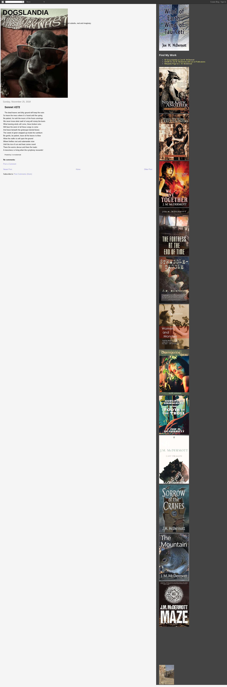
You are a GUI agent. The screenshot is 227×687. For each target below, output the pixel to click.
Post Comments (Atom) (23, 174)
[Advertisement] (192, 646)
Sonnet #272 (12, 107)
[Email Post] (21, 155)
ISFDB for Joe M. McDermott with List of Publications (184, 62)
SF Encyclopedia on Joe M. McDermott (179, 60)
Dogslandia (26, 12)
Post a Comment (9, 164)
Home (78, 169)
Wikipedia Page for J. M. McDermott (178, 64)
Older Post (148, 169)
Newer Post (7, 169)
